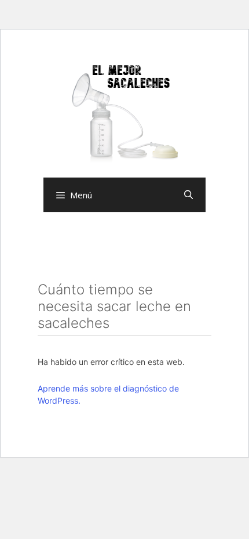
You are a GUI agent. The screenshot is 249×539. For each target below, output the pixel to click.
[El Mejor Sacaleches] (124, 113)
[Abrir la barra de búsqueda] (188, 195)
